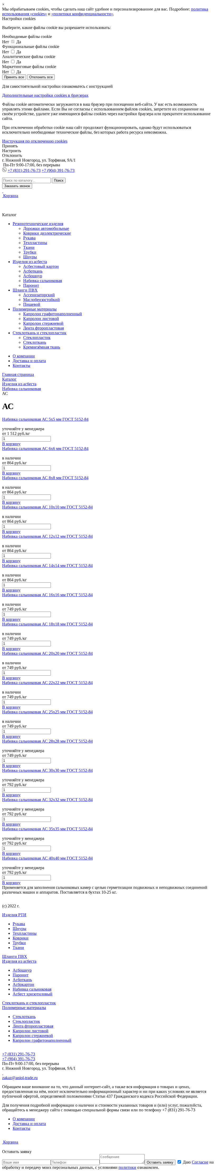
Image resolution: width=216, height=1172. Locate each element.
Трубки (29, 252)
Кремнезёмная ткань (41, 347)
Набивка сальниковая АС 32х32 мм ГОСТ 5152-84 (47, 799)
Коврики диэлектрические (47, 233)
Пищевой (31, 304)
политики (127, 1167)
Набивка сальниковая (42, 280)
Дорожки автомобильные (46, 228)
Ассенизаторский (39, 295)
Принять (10, 146)
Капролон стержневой (43, 323)
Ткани (29, 247)
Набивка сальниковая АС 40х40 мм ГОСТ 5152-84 (47, 858)
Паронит (31, 285)
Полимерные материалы (35, 309)
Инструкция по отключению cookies (34, 141)
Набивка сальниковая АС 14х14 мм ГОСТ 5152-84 (47, 565)
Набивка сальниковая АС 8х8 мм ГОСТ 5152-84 (45, 478)
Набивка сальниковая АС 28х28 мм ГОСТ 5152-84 (47, 741)
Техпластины (35, 242)
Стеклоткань (34, 342)
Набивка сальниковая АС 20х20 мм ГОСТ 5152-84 (47, 653)
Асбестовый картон (41, 266)
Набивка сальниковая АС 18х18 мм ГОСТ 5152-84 (47, 624)
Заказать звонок (17, 186)
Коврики (20, 938)
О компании (24, 356)
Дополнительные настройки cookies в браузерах (45, 95)
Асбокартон (23, 984)
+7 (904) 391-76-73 (58, 170)
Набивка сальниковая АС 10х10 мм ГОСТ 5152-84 (47, 507)
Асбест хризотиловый (32, 994)
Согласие (200, 1162)
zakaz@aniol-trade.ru (20, 1078)
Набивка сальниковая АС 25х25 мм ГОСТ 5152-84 (47, 712)
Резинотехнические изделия (38, 223)
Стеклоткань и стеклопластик (39, 333)
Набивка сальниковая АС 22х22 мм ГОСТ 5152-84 (47, 682)
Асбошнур (32, 276)
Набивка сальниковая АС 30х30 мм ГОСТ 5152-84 (47, 770)
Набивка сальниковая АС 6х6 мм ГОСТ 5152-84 (45, 448)
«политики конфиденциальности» (82, 14)
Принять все (14, 77)
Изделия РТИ (14, 915)
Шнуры (30, 257)
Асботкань (32, 271)
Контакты (21, 365)
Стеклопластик (37, 337)
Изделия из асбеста (30, 261)
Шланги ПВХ (25, 290)
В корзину (11, 444)
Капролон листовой (41, 318)
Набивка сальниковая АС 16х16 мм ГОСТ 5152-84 (47, 595)
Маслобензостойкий (41, 299)
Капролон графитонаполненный (52, 314)
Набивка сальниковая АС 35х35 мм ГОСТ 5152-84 (47, 829)
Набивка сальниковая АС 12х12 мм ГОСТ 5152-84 (47, 536)
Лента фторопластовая (43, 328)
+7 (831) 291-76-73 (24, 170)
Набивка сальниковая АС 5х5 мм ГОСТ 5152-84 (45, 419)
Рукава (29, 238)
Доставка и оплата (29, 361)
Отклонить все (41, 77)
